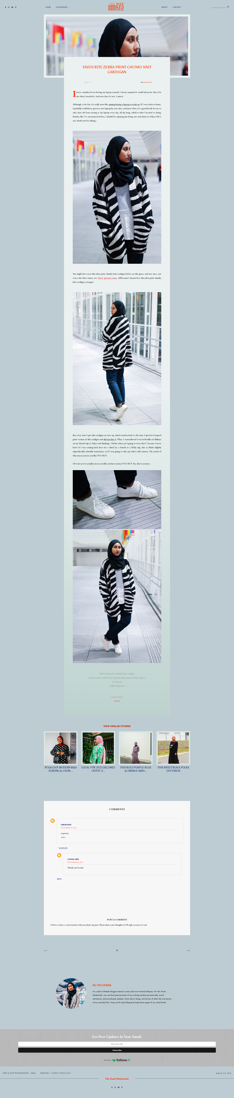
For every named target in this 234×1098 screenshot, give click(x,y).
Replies (63, 848)
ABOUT (164, 7)
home (48, 7)
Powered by (107, 1060)
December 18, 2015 (75, 862)
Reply (63, 837)
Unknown (66, 824)
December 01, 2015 (68, 827)
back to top (223, 1073)
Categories (62, 7)
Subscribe (117, 1050)
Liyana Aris (73, 859)
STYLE (117, 701)
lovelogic (64, 1073)
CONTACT (177, 7)
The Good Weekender (16, 1073)
